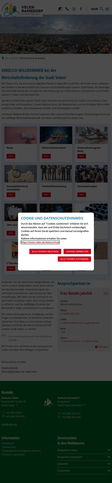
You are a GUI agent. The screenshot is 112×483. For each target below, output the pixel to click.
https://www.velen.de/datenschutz (40, 242)
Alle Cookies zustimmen (74, 259)
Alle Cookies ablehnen (45, 251)
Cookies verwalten (77, 251)
